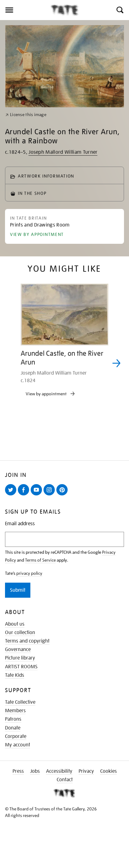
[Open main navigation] (25, 10)
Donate (12, 728)
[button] (119, 10)
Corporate (15, 736)
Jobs (35, 771)
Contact (65, 780)
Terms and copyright (27, 641)
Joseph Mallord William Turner (62, 152)
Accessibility (59, 771)
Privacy (86, 771)
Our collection (20, 632)
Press (18, 771)
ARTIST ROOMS (21, 667)
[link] (26, 114)
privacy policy (29, 573)
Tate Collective (20, 702)
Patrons (13, 719)
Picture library (20, 658)
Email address (20, 524)
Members (15, 711)
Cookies (108, 771)
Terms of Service (40, 560)
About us (14, 624)
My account (17, 745)
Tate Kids (14, 675)
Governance (18, 649)
